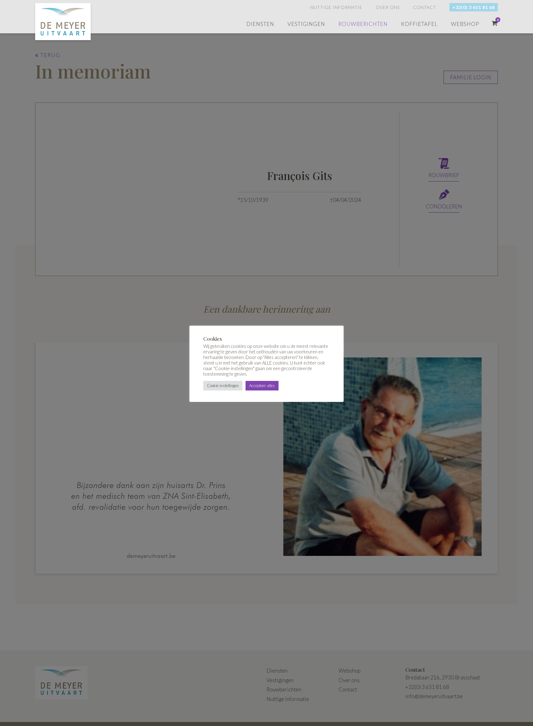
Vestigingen (306, 24)
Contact (424, 7)
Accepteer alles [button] (262, 385)
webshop (465, 24)
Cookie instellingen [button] (223, 385)
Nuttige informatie (336, 7)
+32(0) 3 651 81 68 (473, 7)
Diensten (260, 24)
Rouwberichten (363, 24)
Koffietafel (419, 24)
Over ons (388, 7)
